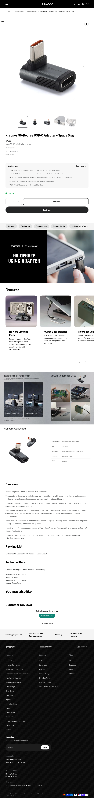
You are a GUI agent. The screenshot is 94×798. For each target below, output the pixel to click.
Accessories (10, 725)
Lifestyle (8, 730)
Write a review (47, 616)
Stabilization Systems (13, 678)
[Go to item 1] (22, 122)
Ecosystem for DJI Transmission (17, 674)
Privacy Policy (28, 794)
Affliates (72, 674)
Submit (46, 748)
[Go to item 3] (47, 122)
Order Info (42, 661)
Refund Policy (44, 674)
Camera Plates (10, 712)
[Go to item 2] (34, 122)
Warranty (42, 669)
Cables (8, 708)
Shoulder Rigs (10, 717)
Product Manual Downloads (48, 687)
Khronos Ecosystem (13, 665)
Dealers (71, 669)
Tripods (8, 699)
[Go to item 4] (59, 122)
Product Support (45, 682)
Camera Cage (10, 687)
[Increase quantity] (18, 201)
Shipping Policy (44, 678)
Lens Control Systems (13, 682)
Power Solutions (11, 704)
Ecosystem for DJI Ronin (14, 669)
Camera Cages (10, 661)
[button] (85, 362)
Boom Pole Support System (15, 721)
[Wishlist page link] (74, 4)
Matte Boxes (10, 691)
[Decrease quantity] (9, 201)
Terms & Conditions (12, 794)
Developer (72, 665)
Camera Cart (10, 695)
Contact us (43, 665)
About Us (72, 661)
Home (8, 12)
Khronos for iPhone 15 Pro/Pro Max (25, 12)
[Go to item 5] (71, 122)
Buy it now (47, 210)
